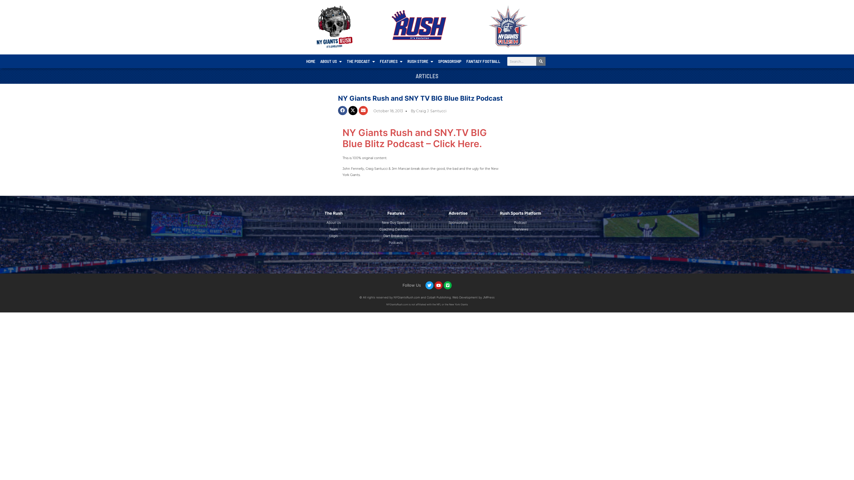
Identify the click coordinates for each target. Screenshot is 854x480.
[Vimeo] (448, 285)
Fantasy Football (483, 61)
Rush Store (417, 61)
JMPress (489, 297)
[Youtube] (439, 285)
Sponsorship (449, 61)
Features (389, 61)
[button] (342, 110)
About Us (328, 61)
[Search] (541, 61)
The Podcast (358, 61)
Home (310, 61)
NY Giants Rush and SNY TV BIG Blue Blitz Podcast (420, 98)
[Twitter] (429, 285)
